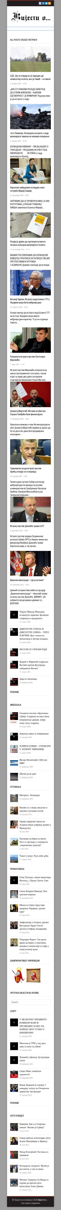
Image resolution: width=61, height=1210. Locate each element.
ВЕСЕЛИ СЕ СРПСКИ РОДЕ (33, 649)
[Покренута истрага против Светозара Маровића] (30, 340)
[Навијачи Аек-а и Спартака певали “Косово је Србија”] (14, 1127)
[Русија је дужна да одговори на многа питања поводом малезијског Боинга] (30, 225)
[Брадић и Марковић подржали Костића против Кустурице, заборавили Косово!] (14, 664)
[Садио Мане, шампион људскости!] (14, 1074)
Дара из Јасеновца (28, 678)
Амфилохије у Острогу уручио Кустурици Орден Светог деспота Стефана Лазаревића (34, 925)
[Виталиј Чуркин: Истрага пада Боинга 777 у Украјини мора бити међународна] (30, 282)
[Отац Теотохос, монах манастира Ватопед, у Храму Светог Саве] (11, 877)
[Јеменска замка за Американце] (14, 736)
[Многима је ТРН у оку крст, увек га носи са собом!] (14, 1046)
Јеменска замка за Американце (34, 733)
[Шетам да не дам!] (14, 776)
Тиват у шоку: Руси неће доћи (34, 855)
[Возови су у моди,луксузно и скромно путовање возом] (14, 810)
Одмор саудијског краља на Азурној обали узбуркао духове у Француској (35, 824)
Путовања (15, 787)
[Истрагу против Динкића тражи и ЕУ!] (30, 509)
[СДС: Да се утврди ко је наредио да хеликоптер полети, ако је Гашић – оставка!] (30, 59)
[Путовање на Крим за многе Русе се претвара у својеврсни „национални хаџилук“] (14, 841)
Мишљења (15, 705)
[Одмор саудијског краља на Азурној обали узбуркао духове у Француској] (14, 824)
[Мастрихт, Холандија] (14, 798)
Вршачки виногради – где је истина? (27, 580)
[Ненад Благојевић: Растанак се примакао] (14, 1154)
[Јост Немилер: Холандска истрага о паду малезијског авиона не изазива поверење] (30, 116)
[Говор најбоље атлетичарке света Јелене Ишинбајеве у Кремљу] (14, 1141)
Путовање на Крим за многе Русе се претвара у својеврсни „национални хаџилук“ (34, 842)
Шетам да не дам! (28, 773)
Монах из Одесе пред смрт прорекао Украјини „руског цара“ (32, 908)
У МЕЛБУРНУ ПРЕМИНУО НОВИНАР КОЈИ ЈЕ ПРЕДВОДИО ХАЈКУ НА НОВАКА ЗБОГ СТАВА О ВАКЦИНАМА (33, 1026)
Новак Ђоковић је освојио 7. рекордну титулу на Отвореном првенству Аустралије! (34, 1088)
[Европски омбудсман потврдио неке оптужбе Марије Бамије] (30, 170)
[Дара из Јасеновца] (14, 682)
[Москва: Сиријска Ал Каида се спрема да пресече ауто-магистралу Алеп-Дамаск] (14, 1182)
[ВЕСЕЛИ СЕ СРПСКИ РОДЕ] (14, 652)
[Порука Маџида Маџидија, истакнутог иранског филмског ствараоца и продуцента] (11, 612)
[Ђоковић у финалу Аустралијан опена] (14, 1060)
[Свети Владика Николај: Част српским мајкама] (14, 894)
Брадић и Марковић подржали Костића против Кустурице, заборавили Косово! (34, 665)
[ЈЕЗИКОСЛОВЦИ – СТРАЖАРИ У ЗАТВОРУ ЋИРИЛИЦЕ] (14, 749)
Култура (14, 603)
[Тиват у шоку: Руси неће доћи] (14, 858)
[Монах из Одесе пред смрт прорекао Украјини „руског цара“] (14, 908)
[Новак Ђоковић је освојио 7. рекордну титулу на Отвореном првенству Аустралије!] (14, 1088)
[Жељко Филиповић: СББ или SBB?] (14, 762)
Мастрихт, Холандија (30, 795)
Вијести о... (43, 1200)
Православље (17, 869)
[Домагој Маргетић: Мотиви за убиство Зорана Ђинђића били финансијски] (30, 394)
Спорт (13, 1011)
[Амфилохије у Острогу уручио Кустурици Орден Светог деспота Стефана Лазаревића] (14, 925)
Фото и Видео (17, 1116)
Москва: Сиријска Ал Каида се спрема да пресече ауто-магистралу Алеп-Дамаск (34, 1183)
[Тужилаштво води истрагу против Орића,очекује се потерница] (30, 451)
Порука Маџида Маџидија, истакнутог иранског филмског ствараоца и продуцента (34, 615)
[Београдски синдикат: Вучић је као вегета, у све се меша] (14, 1168)
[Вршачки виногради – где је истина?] (30, 563)
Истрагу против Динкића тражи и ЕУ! (27, 526)
